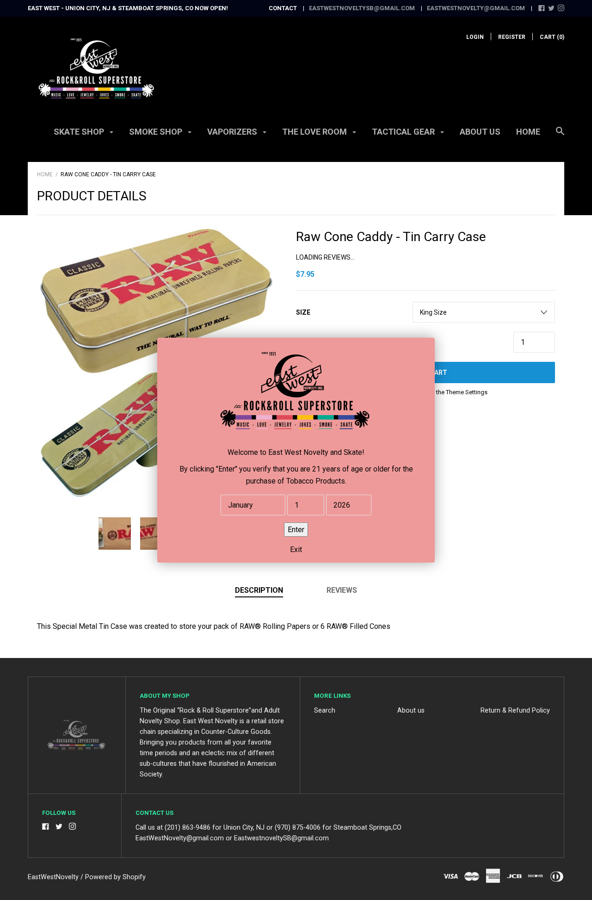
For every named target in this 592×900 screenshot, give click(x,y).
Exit (296, 549)
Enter (296, 529)
